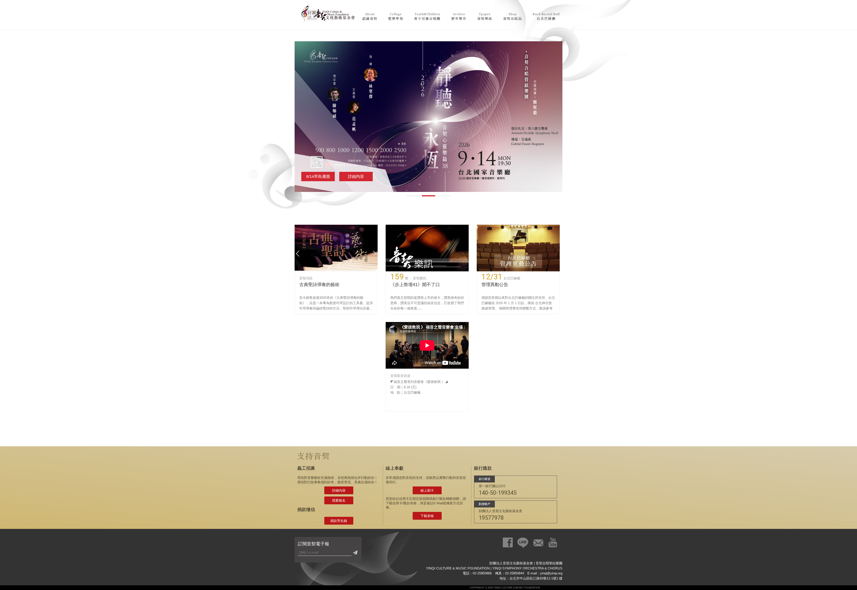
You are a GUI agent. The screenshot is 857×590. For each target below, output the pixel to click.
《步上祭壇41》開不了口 (415, 284)
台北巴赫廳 (511, 278)
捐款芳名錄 (338, 521)
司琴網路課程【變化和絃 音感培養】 (342, 284)
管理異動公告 (494, 284)
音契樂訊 (419, 278)
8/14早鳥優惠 (318, 176)
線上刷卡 (427, 490)
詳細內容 (356, 176)
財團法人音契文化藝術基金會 (328, 14)
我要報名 (338, 500)
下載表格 (427, 516)
